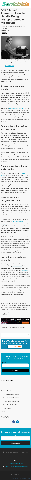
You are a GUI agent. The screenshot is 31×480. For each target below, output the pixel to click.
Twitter (11, 31)
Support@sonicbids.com (15, 464)
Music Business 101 (11, 394)
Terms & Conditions (24, 478)
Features (7, 408)
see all (3, 411)
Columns (8, 327)
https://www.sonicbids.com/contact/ (17, 467)
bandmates (24, 270)
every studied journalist (17, 108)
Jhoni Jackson (12, 26)
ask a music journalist (19, 327)
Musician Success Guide (11, 398)
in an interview (17, 266)
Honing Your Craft (10, 405)
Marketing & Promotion (11, 401)
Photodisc (9, 65)
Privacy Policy (14, 478)
